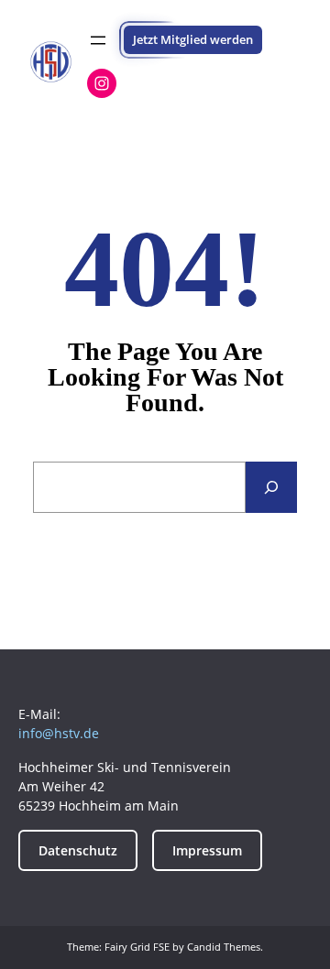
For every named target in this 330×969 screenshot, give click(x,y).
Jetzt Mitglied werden (193, 39)
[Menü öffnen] (98, 40)
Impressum (207, 850)
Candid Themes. (225, 946)
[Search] (271, 487)
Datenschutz (77, 850)
